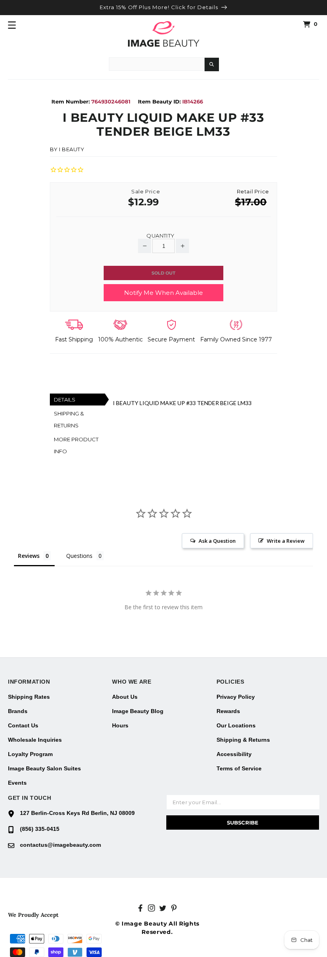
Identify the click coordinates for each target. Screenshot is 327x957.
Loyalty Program (30, 754)
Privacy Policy (236, 697)
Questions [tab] (79, 555)
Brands (18, 711)
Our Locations (236, 725)
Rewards (228, 711)
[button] (12, 25)
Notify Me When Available (163, 292)
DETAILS (64, 399)
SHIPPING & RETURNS (69, 419)
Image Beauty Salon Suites (44, 768)
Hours (120, 725)
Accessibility (234, 754)
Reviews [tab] (28, 555)
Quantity (160, 236)
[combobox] (157, 64)
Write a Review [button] (286, 540)
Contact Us (23, 725)
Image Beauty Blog (138, 711)
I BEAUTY (72, 149)
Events (17, 783)
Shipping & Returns (243, 740)
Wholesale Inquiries (35, 740)
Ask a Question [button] (217, 540)
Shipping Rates (29, 697)
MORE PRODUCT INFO (76, 445)
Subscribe (242, 822)
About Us (125, 697)
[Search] (212, 64)
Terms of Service (239, 768)
